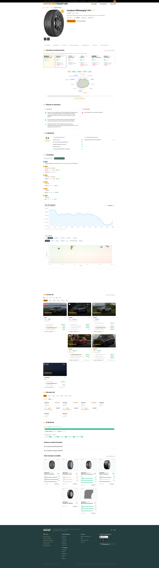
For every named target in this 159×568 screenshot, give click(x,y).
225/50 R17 (64, 541)
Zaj (67, 240)
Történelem (95, 45)
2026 (50, 300)
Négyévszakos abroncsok (48, 540)
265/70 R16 (46, 413)
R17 (49, 395)
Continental (64, 549)
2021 (67, 300)
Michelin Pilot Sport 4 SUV (99, 323)
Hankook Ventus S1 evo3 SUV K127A (77, 356)
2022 (62, 300)
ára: (77, 17)
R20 (61, 395)
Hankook (63, 558)
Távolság (80, 240)
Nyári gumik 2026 (46, 536)
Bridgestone (64, 553)
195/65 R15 (64, 539)
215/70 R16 (65, 402)
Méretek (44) (56, 45)
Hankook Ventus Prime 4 (50, 329)
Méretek (84, 17)
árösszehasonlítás (73, 1)
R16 (45, 395)
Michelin (63, 551)
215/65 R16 (46, 402)
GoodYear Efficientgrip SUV (66, 163)
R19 (57, 395)
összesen (47, 240)
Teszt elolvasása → (86, 360)
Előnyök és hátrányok (74, 45)
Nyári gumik (94, 3)
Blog (81, 538)
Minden (45, 300)
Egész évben (113, 3)
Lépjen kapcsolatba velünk (93, 1)
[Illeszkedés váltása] (63, 36)
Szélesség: (45, 399)
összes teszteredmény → (110, 294)
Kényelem (85, 71)
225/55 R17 (64, 543)
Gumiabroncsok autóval (47, 542)
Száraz (69, 71)
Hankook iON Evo (74, 324)
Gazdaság (79, 71)
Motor (46, 199)
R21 (66, 395)
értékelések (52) (85, 45)
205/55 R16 (64, 536)
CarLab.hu (83, 542)
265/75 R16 (65, 413)
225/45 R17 (64, 538)
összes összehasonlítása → (110, 50)
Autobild (46, 170)
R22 (70, 395)
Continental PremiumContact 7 (76, 326)
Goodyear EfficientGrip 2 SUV (76, 327)
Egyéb (90, 71)
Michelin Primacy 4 (98, 356)
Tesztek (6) (48, 45)
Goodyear (47, 7)
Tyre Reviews (47, 172)
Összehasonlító (83, 1)
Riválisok (64, 45)
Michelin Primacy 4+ (74, 329)
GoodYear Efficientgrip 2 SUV (100, 354)
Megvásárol (71, 21)
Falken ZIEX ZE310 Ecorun (99, 326)
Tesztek (70, 17)
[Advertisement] (79, 281)
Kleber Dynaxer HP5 (49, 326)
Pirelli (63, 556)
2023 (58, 300)
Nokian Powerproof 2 (49, 324)
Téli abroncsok (103, 3)
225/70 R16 (83, 402)
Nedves (74, 71)
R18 (53, 395)
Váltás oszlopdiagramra (80, 98)
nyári (52, 7)
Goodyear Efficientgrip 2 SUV (51, 327)
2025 (54, 300)
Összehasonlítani (82, 21)
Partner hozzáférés (85, 540)
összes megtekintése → (111, 456)
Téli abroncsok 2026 (47, 538)
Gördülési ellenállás (73, 240)
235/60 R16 (101, 402)
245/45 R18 (64, 545)
